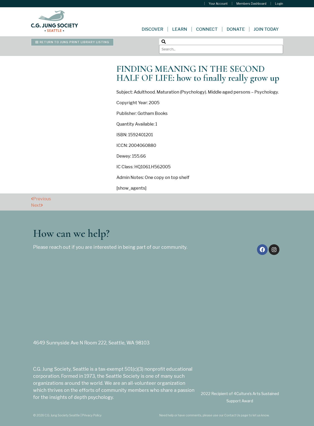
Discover (152, 29)
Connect (207, 29)
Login (279, 3)
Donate (236, 29)
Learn (179, 29)
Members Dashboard (251, 3)
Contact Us (232, 415)
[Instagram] (274, 249)
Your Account (218, 3)
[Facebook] (262, 249)
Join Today (266, 29)
